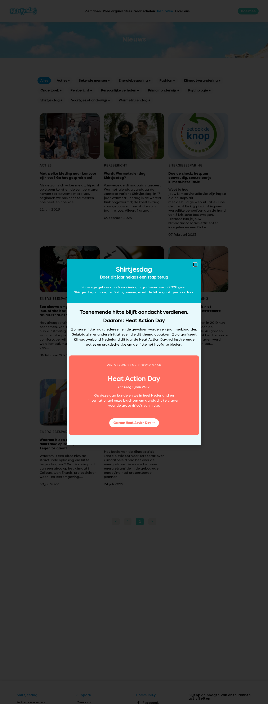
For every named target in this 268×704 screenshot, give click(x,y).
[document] (134, 352)
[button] (195, 264)
